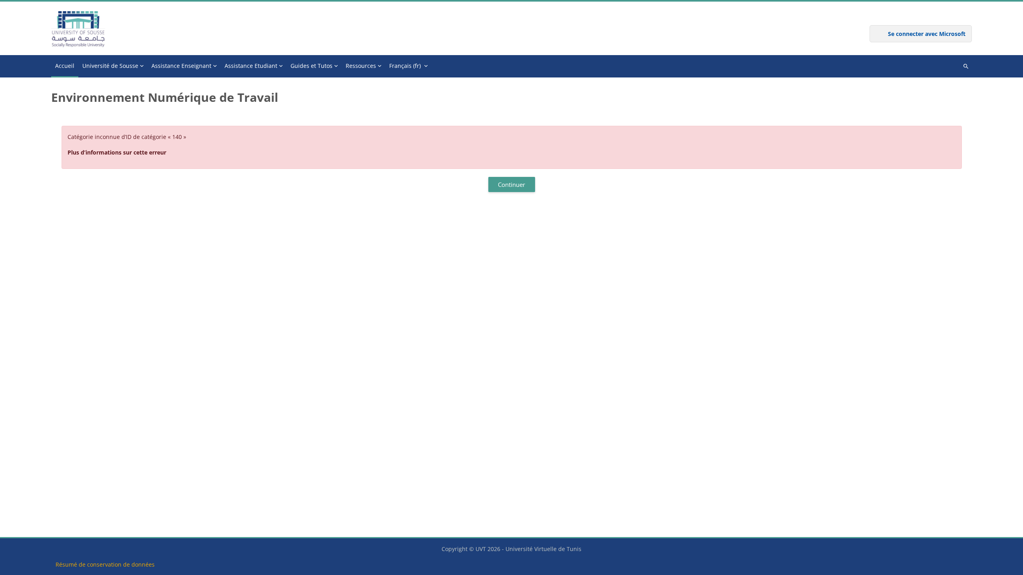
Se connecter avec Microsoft (926, 34)
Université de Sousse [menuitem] (110, 65)
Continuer (511, 184)
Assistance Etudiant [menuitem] (251, 65)
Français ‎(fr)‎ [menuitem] (405, 65)
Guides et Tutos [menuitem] (311, 65)
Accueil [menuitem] (64, 65)
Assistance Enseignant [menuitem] (181, 65)
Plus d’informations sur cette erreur (117, 152)
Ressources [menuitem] (361, 65)
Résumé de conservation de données (105, 564)
